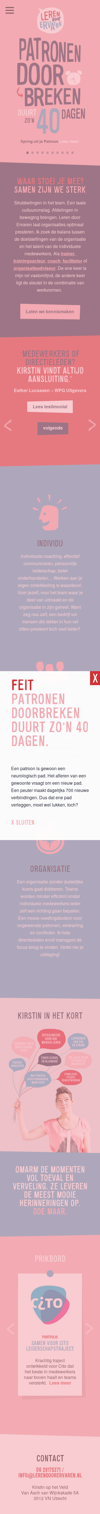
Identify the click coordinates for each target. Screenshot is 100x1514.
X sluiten (22, 823)
